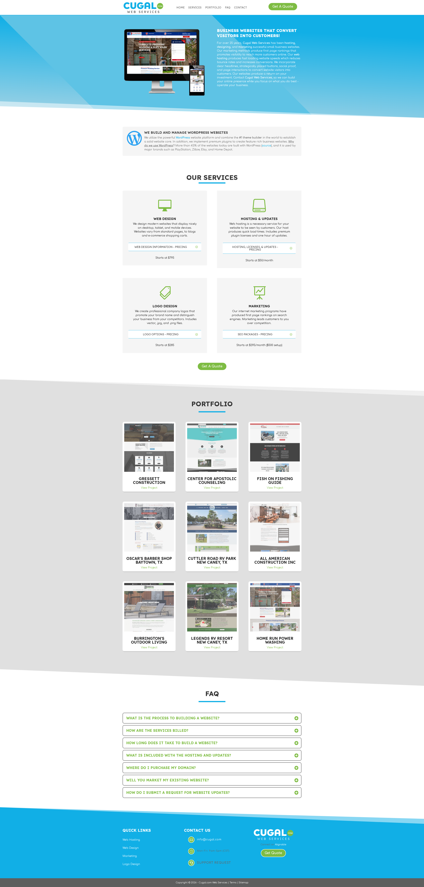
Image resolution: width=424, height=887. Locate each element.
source (266, 145)
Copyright (182, 882)
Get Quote (273, 853)
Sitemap (243, 882)
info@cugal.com (209, 839)
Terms (233, 882)
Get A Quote (282, 6)
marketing (245, 47)
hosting (290, 43)
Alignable (280, 844)
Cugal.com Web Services (213, 882)
